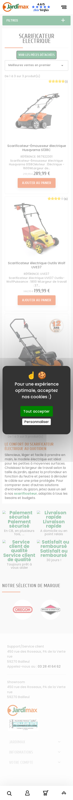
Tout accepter (36, 411)
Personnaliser (36, 421)
